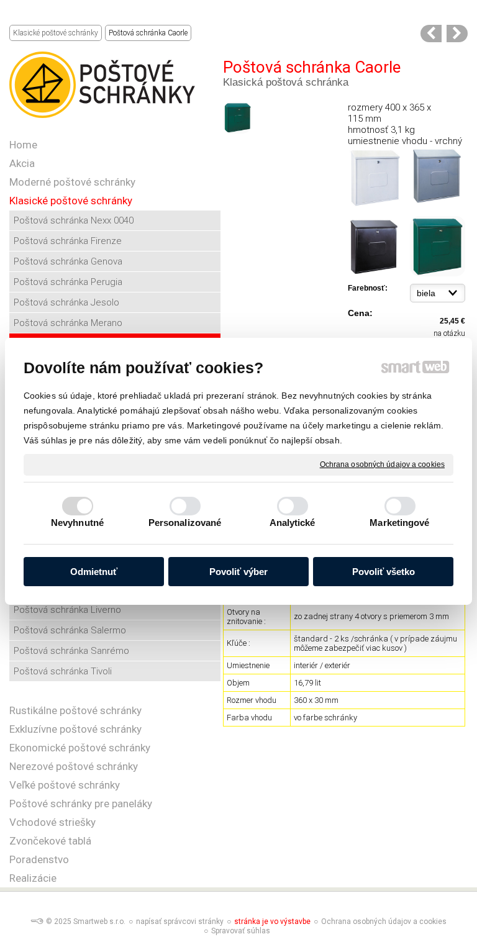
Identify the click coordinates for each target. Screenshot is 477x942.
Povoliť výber (238, 571)
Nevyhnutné (77, 522)
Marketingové (399, 522)
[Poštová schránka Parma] (457, 33)
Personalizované (185, 522)
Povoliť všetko (383, 571)
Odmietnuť (93, 571)
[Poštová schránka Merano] (431, 33)
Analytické (293, 522)
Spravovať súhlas (240, 930)
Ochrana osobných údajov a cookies (382, 464)
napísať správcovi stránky (180, 921)
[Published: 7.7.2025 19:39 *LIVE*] (36, 921)
